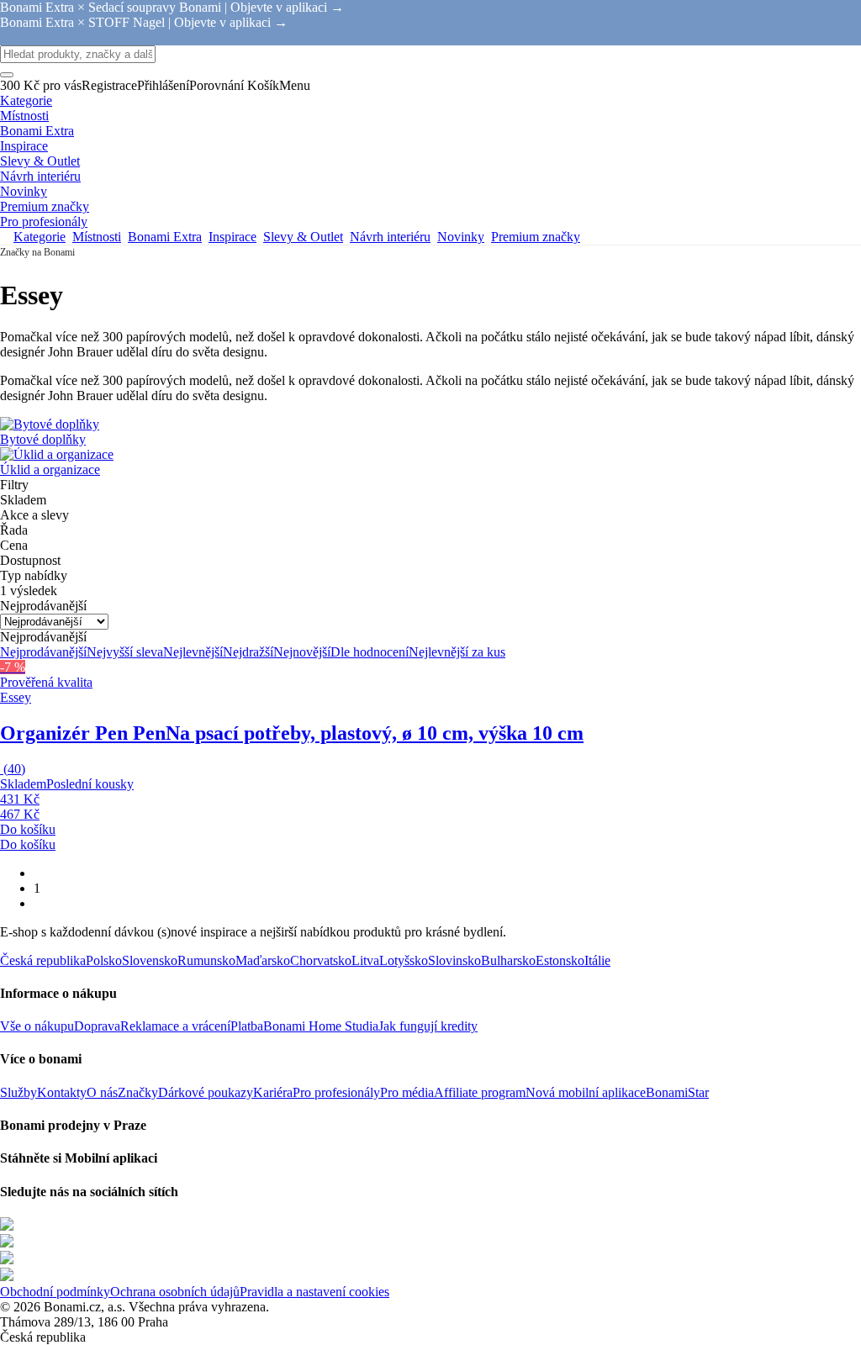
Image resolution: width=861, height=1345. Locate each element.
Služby (18, 1092)
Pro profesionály (336, 1092)
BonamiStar (677, 1092)
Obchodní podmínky (55, 1291)
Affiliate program (480, 1092)
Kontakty (62, 1092)
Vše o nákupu (37, 1026)
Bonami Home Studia (320, 1026)
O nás (102, 1092)
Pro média (407, 1092)
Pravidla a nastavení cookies (314, 1291)
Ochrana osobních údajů (175, 1291)
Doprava (97, 1026)
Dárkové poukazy (205, 1092)
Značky (138, 1092)
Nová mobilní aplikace (586, 1092)
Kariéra (273, 1092)
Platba (246, 1026)
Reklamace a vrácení (175, 1026)
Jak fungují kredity (428, 1026)
